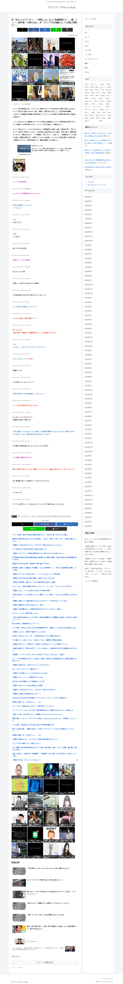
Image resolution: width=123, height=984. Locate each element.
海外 (50, 516)
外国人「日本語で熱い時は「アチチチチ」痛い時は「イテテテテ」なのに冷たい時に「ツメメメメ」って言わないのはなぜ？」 (98, 573)
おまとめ (91, 182)
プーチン (21, 516)
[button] (67, 30)
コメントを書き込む (45, 962)
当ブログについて (107, 978)
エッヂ (14, 516)
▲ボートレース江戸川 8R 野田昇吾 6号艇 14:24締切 (98, 540)
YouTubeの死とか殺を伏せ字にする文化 (97, 167)
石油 (60, 516)
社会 (65, 516)
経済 (69, 516)
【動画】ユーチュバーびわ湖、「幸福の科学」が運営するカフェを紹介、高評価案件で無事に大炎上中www (98, 561)
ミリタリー (28, 516)
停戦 (40, 516)
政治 (45, 516)
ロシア (35, 516)
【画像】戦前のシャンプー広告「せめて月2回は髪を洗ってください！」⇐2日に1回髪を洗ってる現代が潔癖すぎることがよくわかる (98, 550)
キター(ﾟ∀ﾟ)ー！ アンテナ (97, 185)
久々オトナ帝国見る (91, 581)
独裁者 (54, 516)
